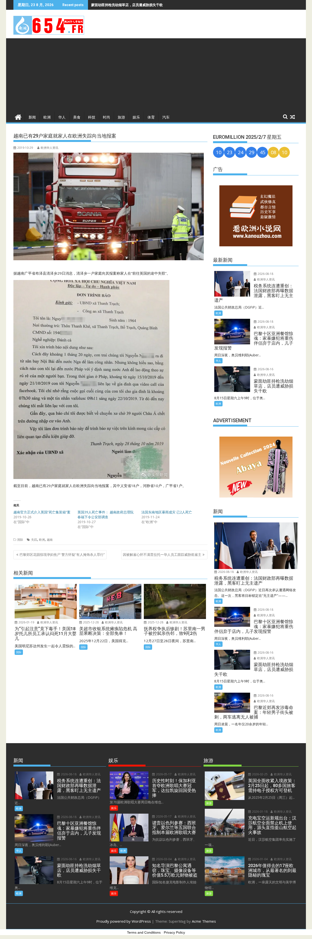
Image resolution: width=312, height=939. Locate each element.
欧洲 (47, 117)
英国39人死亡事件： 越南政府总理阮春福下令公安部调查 (106, 514)
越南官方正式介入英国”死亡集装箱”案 (41, 512)
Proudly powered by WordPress (123, 921)
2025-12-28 (90, 622)
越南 (50, 540)
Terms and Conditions (144, 932)
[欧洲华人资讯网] (18, 116)
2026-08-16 (265, 369)
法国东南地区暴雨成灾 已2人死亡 (166, 512)
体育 (151, 117)
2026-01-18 (259, 811)
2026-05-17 (163, 774)
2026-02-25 (259, 774)
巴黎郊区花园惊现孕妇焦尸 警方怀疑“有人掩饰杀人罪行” (62, 554)
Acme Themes (204, 921)
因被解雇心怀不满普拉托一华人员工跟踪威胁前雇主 (162, 554)
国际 (20, 540)
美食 (76, 117)
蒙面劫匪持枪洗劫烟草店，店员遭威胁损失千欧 (127, 4)
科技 (91, 117)
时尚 (106, 117)
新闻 (32, 117)
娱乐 (136, 117)
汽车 (166, 117)
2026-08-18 (265, 274)
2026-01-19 (26, 622)
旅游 (121, 117)
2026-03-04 (163, 859)
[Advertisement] (156, 75)
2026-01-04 (259, 859)
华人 (62, 117)
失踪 (34, 540)
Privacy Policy (174, 932)
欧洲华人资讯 (49, 148)
